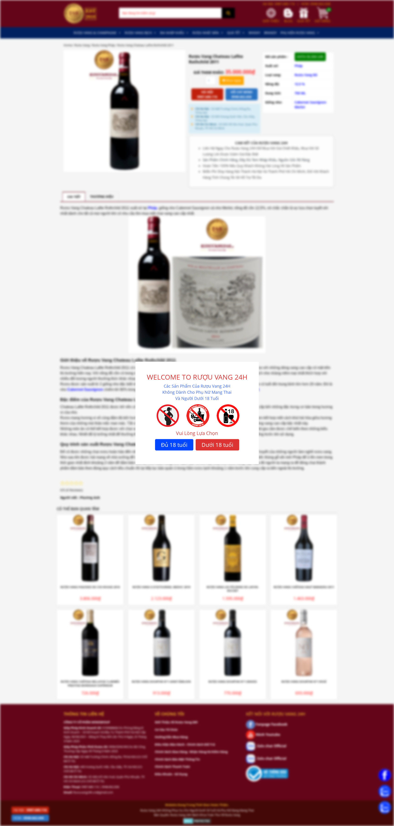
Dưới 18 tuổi (217, 444)
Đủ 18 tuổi (174, 444)
